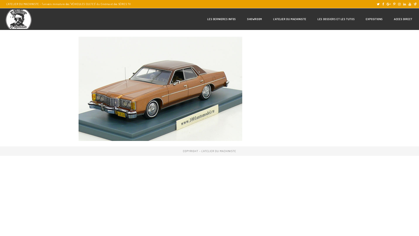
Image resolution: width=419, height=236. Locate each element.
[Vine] (414, 4)
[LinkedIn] (404, 4)
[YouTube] (409, 4)
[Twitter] (378, 4)
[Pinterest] (394, 4)
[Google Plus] (388, 4)
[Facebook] (383, 4)
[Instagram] (399, 4)
